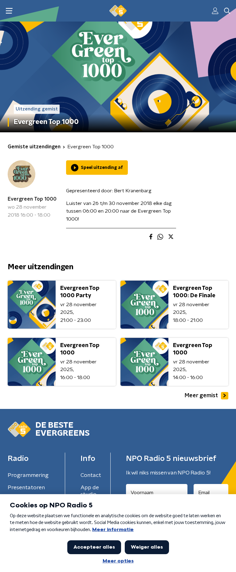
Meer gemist (201, 395)
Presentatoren (26, 487)
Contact (91, 475)
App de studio (90, 491)
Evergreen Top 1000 (32, 199)
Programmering (28, 475)
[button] (9, 11)
